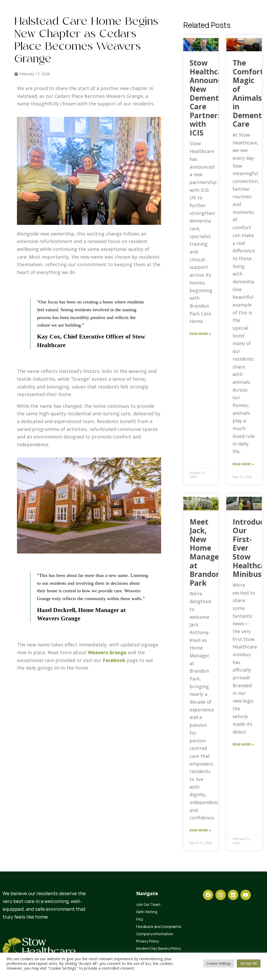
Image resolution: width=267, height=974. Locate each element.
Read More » (200, 334)
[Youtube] (245, 895)
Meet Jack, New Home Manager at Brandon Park (206, 552)
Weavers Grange (107, 652)
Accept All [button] (248, 963)
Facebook (114, 660)
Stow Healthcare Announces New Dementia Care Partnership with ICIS (211, 98)
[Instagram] (220, 895)
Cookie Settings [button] (219, 963)
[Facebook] (208, 895)
